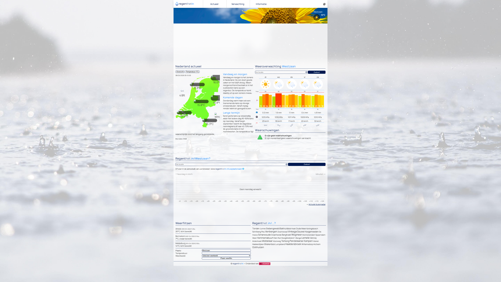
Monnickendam (308, 235)
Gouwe (300, 231)
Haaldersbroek (293, 244)
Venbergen (271, 231)
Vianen (316, 241)
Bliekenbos (269, 244)
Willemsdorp (307, 244)
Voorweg (277, 241)
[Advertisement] (250, 43)
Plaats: (178, 250)
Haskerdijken (258, 244)
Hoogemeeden (312, 231)
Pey (263, 231)
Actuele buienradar (317, 204)
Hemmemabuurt (265, 237)
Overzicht (180, 72)
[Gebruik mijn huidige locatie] (306, 72)
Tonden (256, 228)
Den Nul (277, 238)
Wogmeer (296, 234)
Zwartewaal (283, 231)
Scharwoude (264, 234)
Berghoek (286, 234)
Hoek (293, 228)
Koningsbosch (312, 228)
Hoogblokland (287, 238)
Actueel (214, 3)
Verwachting (237, 3)
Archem (316, 244)
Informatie (261, 3)
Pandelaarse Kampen (301, 240)
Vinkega (292, 231)
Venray (313, 237)
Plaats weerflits (226, 258)
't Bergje (297, 238)
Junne (263, 228)
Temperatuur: (181, 253)
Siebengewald (272, 228)
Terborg (285, 240)
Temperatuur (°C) (192, 72)
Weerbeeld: (180, 255)
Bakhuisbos (285, 228)
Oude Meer (301, 228)
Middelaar (267, 240)
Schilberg (256, 231)
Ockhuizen (258, 247)
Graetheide (276, 234)
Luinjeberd (280, 244)
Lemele (306, 237)
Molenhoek (256, 241)
